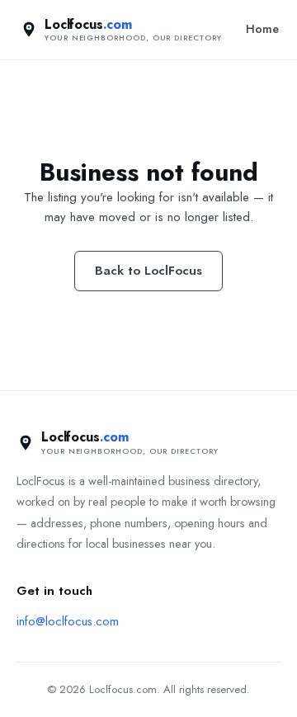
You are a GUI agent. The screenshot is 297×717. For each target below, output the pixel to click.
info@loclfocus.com (67, 621)
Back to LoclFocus (148, 271)
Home (262, 29)
